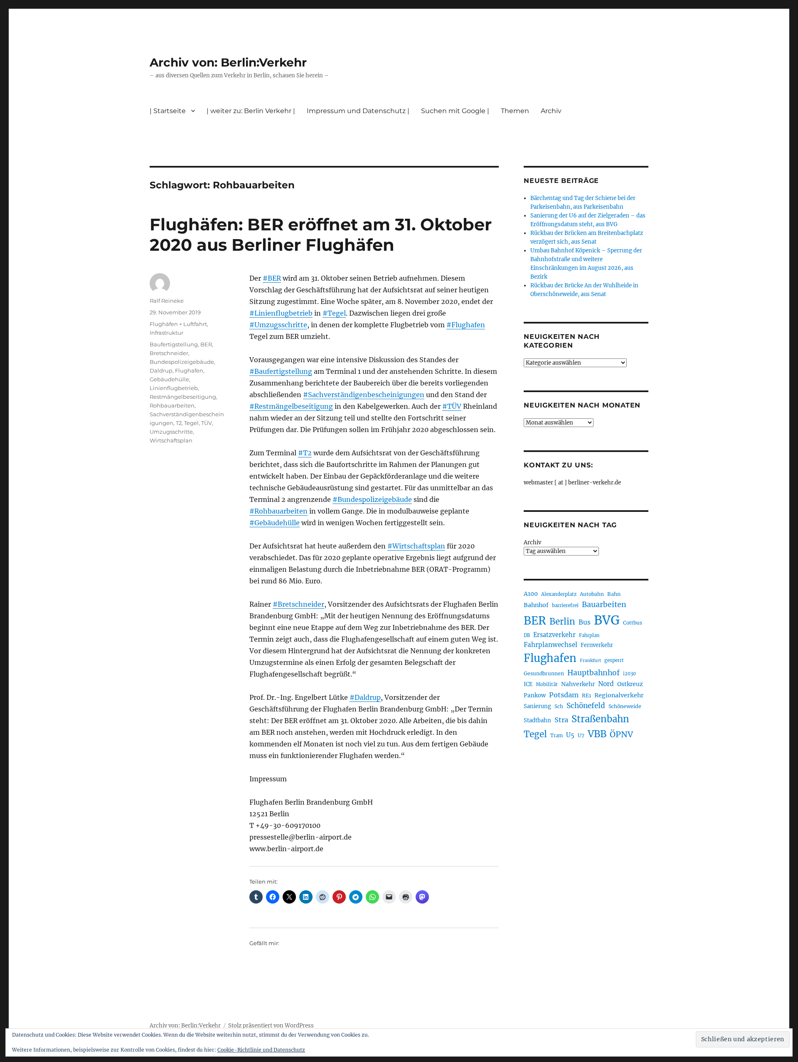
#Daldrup (365, 697)
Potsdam (564, 695)
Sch (558, 706)
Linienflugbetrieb (174, 388)
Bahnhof (536, 605)
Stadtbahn (537, 720)
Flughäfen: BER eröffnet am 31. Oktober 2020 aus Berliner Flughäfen (321, 234)
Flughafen (189, 370)
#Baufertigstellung (280, 371)
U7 (581, 735)
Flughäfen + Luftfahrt (178, 324)
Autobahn (592, 594)
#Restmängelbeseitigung (291, 406)
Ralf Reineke (167, 300)
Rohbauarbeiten (172, 405)
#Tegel (334, 313)
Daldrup (161, 370)
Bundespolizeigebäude (182, 361)
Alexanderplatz (558, 594)
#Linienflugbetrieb (281, 313)
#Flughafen (465, 325)
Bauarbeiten (604, 604)
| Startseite (168, 111)
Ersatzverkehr (554, 635)
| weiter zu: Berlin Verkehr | (251, 111)
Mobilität (547, 684)
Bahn (614, 594)
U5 (570, 735)
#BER (272, 278)
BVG (607, 620)
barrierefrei (565, 605)
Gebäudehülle (169, 379)
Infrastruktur (166, 332)
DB (527, 635)
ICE (528, 684)
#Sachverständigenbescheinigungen (363, 394)
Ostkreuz (630, 684)
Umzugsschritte (171, 431)
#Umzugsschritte (278, 325)
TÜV (206, 423)
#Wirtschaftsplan (416, 546)
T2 (179, 423)
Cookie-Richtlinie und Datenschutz (261, 1050)
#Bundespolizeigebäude (372, 499)
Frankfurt (590, 660)
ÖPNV (621, 734)
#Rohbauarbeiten (278, 511)
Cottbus (632, 623)
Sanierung (537, 706)
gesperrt (614, 660)
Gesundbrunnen (544, 673)
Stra (561, 720)
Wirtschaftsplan (171, 440)
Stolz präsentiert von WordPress (271, 1025)
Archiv (532, 542)
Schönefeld (585, 705)
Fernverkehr (597, 645)
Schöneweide (624, 706)
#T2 (305, 453)
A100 (531, 594)
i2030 (629, 674)
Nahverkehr (578, 684)
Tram (556, 735)
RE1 (586, 695)
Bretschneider (169, 353)
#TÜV (451, 406)
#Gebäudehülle (274, 523)
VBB (597, 734)
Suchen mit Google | (455, 111)
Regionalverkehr (619, 695)
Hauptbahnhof (593, 672)
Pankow (535, 695)
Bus (585, 622)
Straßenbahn (600, 719)
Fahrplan (589, 635)
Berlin (562, 621)
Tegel (191, 423)
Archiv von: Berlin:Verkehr (228, 62)
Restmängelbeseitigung (183, 396)
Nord (606, 684)
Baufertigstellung (174, 344)
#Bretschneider (298, 604)
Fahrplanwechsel (550, 645)
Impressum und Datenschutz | (358, 111)
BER (206, 344)
